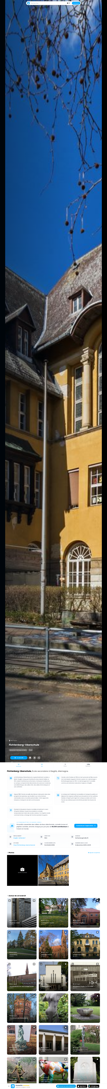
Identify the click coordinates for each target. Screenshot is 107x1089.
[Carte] (34, 757)
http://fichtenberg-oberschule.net (24, 845)
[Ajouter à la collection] (30, 757)
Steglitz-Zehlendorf (19, 838)
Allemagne (13, 741)
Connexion (76, 3)
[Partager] (39, 757)
